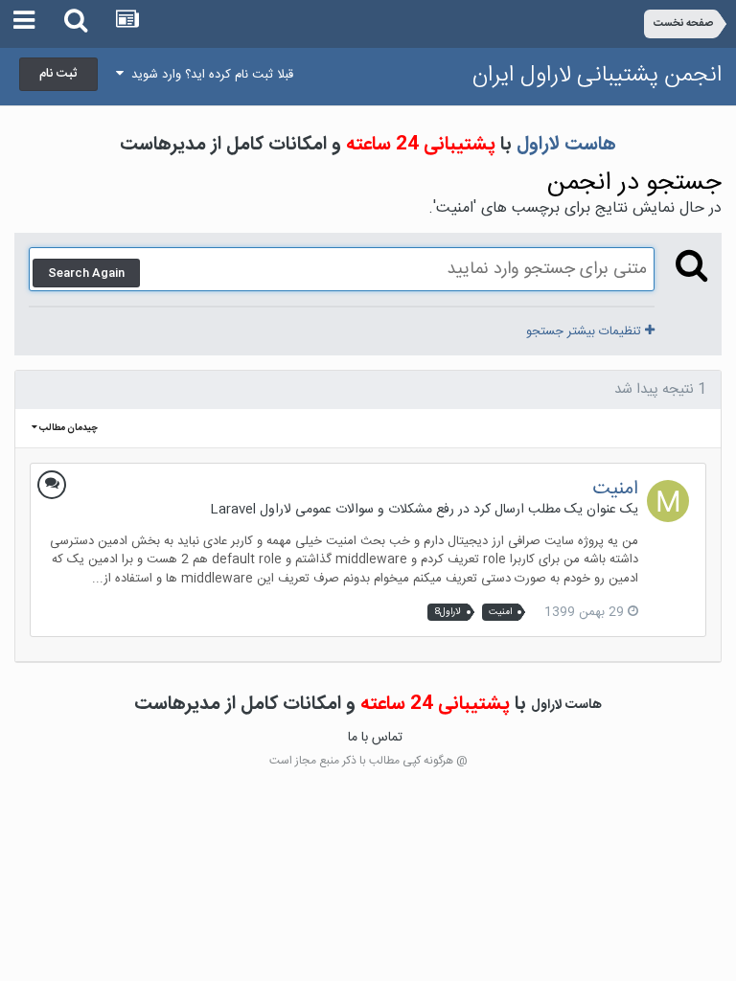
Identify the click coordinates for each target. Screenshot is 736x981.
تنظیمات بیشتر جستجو (585, 331)
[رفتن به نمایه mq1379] (668, 501)
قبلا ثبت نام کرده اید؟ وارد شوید (208, 74)
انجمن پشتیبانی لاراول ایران (597, 76)
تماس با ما (375, 737)
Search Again (86, 273)
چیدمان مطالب (67, 428)
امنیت (615, 489)
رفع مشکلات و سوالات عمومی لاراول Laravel (332, 509)
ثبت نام (58, 73)
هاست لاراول (566, 144)
